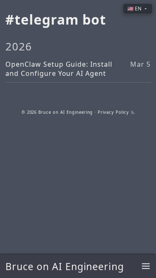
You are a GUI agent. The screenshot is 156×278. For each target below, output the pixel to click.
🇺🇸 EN (134, 8)
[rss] (133, 112)
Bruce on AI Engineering (64, 266)
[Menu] (146, 266)
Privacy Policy (113, 112)
